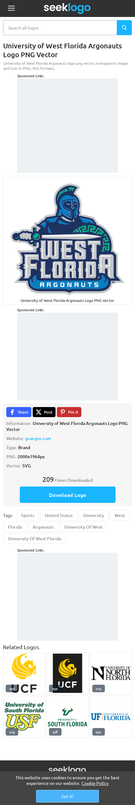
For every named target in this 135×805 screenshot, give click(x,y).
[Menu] (11, 8)
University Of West (83, 527)
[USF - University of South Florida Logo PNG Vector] (24, 717)
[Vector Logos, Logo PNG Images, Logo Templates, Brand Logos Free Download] (67, 8)
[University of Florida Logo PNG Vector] (111, 717)
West (120, 515)
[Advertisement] (67, 118)
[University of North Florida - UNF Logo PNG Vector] (111, 673)
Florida (15, 527)
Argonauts (43, 527)
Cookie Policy (95, 783)
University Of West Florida (34, 538)
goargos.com (38, 438)
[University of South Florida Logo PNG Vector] (67, 717)
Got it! (67, 796)
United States (59, 515)
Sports (27, 515)
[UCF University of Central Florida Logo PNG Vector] (24, 673)
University (93, 515)
